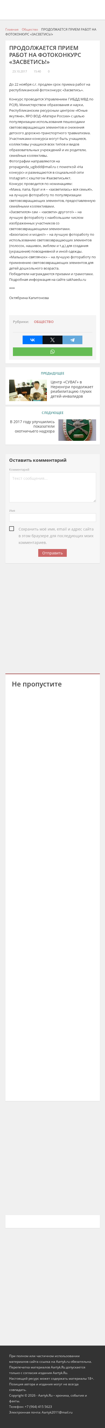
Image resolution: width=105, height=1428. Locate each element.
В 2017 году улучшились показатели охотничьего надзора (32, 426)
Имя (12, 510)
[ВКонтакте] (33, 340)
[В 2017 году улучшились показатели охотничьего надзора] (77, 430)
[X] (52, 340)
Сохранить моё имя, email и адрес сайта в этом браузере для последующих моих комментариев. (56, 529)
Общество (44, 321)
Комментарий (19, 469)
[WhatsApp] (52, 351)
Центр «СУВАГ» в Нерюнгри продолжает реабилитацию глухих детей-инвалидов (72, 389)
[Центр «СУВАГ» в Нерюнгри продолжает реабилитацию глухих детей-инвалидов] (28, 390)
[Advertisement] (52, 617)
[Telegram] (72, 340)
